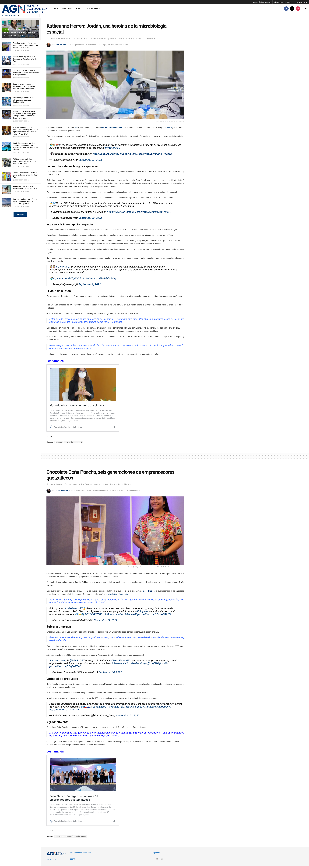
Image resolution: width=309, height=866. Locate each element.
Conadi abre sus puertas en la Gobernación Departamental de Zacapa (25, 59)
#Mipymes (142, 611)
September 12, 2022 (90, 217)
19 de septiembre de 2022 (78, 45)
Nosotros (67, 9)
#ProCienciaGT (113, 147)
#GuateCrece (57, 660)
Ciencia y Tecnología (98, 45)
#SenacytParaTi (129, 153)
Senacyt (168, 128)
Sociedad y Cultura (122, 45)
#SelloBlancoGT (73, 608)
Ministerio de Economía (118, 594)
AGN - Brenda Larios (62, 491)
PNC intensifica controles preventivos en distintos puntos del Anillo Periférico (24, 161)
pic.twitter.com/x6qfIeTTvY (65, 666)
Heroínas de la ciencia (64, 442)
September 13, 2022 (90, 159)
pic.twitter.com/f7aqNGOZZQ (154, 614)
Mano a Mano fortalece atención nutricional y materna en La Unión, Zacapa (25, 175)
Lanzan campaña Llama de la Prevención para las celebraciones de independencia (26, 73)
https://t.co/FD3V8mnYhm (64, 709)
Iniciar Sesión (302, 2)
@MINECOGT (77, 660)
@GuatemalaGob (114, 614)
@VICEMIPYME (93, 614)
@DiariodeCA (163, 706)
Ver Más (20, 214)
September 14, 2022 (105, 620)
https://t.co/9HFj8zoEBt (154, 663)
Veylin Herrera (60, 45)
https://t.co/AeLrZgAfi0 (106, 153)
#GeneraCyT (63, 266)
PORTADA (110, 45)
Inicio (56, 9)
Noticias (80, 9)
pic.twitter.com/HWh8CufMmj (99, 278)
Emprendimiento (101, 491)
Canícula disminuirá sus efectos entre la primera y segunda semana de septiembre (25, 201)
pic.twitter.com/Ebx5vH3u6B (155, 153)
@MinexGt (131, 614)
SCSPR (72, 859)
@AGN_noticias (146, 706)
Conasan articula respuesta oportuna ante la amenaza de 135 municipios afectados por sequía (26, 86)
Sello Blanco (81, 836)
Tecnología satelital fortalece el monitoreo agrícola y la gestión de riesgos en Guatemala (25, 45)
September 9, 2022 (89, 284)
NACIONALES (114, 491)
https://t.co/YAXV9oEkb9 (121, 211)
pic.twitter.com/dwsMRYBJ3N (154, 211)
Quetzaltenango (133, 491)
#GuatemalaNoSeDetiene (126, 663)
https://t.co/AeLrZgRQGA (66, 278)
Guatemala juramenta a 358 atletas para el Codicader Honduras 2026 (23, 100)
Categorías (92, 9)
